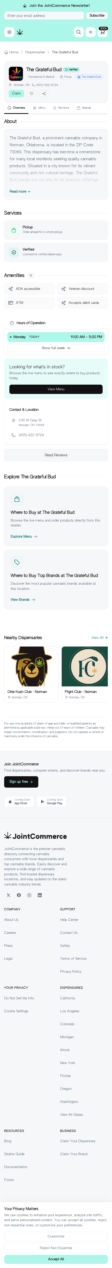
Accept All (56, 1259)
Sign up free (18, 781)
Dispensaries (35, 52)
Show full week (53, 348)
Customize (56, 1236)
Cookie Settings (16, 1011)
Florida (65, 1076)
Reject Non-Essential (56, 1248)
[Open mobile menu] (9, 32)
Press (8, 946)
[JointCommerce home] (20, 32)
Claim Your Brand (73, 1154)
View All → (99, 638)
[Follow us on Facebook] (19, 895)
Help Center (69, 920)
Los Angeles (69, 1011)
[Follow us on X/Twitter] (8, 895)
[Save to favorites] (31, 94)
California (67, 998)
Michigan (67, 1037)
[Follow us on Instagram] (29, 895)
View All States (71, 1115)
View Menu (56, 389)
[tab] (16, 108)
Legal (8, 959)
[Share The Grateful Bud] (44, 94)
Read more (18, 191)
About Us (11, 920)
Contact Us (69, 933)
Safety (65, 946)
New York (67, 1063)
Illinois (65, 1050)
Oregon (66, 1089)
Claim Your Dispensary (77, 1141)
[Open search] (78, 32)
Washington (69, 1102)
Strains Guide (14, 1154)
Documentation (15, 1167)
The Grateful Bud (91, 76)
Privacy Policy (70, 971)
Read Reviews (56, 455)
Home (13, 52)
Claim (16, 93)
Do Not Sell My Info (19, 998)
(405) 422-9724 (47, 84)
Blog (7, 1141)
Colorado (67, 1024)
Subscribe (97, 15)
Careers (10, 933)
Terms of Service (73, 959)
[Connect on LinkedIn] (39, 895)
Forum (9, 1180)
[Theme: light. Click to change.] (90, 32)
